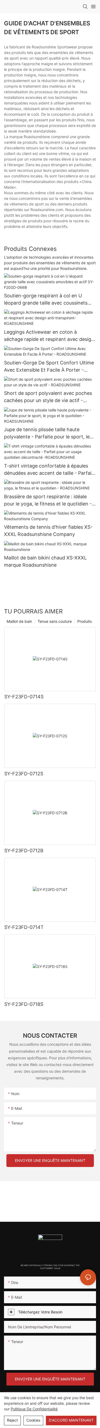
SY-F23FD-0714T (24, 927)
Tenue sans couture (55, 621)
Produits (84, 621)
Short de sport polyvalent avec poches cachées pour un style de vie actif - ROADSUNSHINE (48, 397)
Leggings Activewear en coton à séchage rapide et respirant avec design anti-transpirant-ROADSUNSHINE (49, 336)
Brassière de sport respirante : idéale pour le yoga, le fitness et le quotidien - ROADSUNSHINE (48, 500)
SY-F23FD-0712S (23, 773)
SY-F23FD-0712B (23, 850)
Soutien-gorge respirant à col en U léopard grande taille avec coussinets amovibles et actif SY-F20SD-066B (45, 299)
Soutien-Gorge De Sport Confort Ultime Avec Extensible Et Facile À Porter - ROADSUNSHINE (49, 366)
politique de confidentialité (34, 1409)
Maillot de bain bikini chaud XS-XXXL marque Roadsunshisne (45, 561)
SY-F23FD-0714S (23, 696)
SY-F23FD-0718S (23, 1004)
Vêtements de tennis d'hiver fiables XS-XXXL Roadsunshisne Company (48, 530)
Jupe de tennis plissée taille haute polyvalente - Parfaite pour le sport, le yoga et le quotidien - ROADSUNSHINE (47, 433)
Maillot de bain (19, 621)
